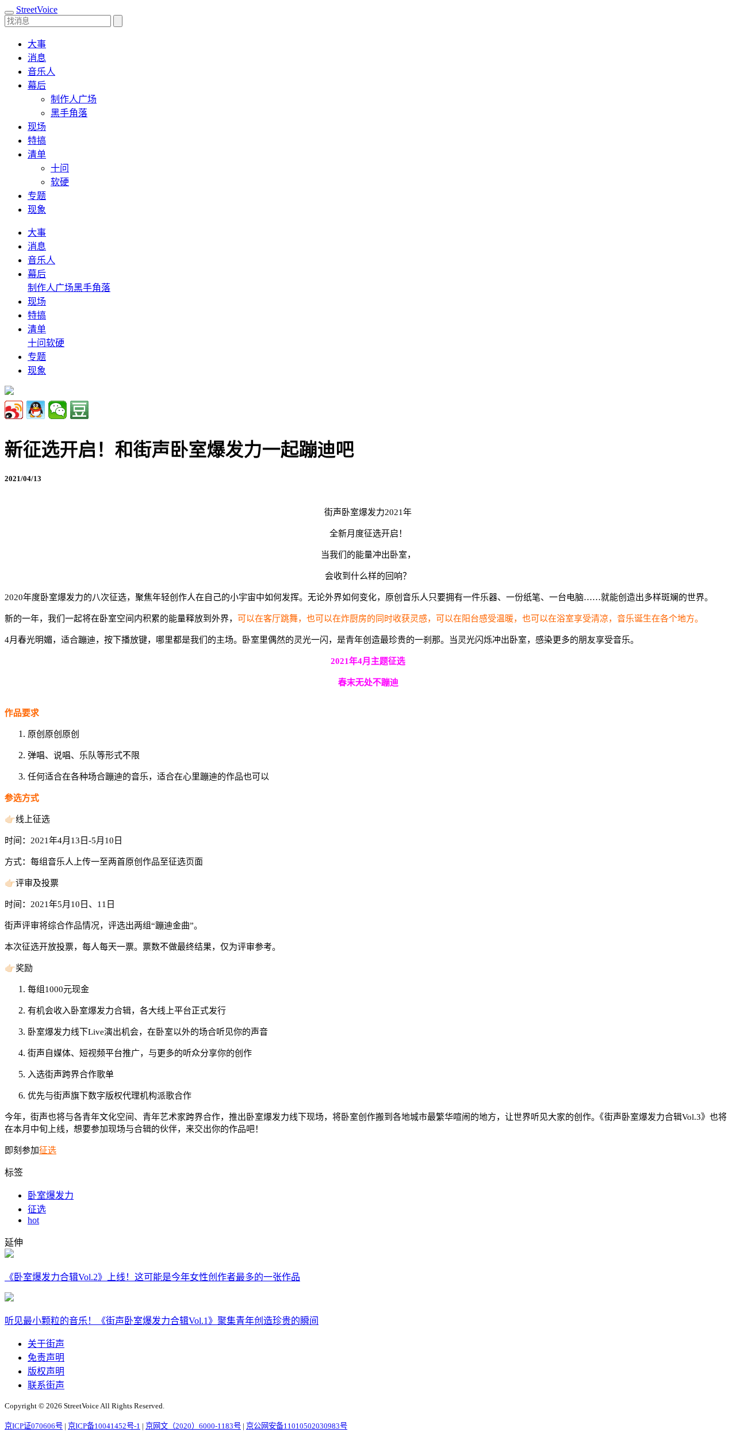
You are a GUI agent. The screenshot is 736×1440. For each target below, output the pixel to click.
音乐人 (41, 71)
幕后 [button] (37, 85)
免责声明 (46, 1357)
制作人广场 (74, 99)
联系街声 (46, 1385)
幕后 (37, 274)
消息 (37, 58)
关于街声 (46, 1344)
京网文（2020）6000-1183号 (193, 1426)
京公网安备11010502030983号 (296, 1426)
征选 (47, 1150)
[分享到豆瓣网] (79, 410)
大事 (37, 44)
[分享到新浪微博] (14, 410)
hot (33, 1220)
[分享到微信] (57, 410)
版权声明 (46, 1371)
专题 (37, 196)
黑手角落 (69, 113)
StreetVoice (36, 9)
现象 (37, 209)
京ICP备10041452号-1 (104, 1426)
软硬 (60, 182)
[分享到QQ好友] (35, 410)
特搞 (37, 140)
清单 (37, 329)
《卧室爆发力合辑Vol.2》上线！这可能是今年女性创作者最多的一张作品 (152, 1277)
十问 (60, 168)
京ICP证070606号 (34, 1426)
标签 (14, 1172)
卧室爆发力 (51, 1195)
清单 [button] (37, 154)
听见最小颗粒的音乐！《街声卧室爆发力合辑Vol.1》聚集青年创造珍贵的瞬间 (162, 1321)
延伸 (14, 1242)
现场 (37, 127)
